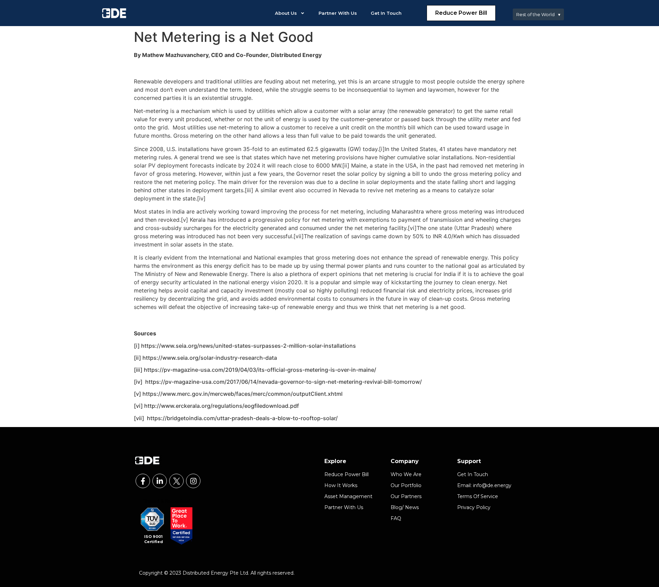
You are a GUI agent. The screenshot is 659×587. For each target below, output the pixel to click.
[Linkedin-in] (159, 481)
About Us (286, 13)
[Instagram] (193, 481)
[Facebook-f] (143, 481)
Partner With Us (338, 13)
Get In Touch (386, 13)
